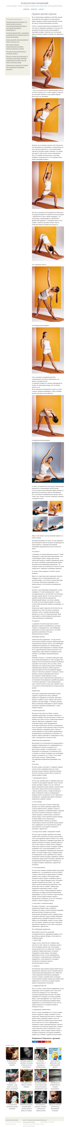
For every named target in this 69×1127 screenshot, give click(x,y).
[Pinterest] (41, 1042)
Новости (34, 9)
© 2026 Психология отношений (11, 1120)
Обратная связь (43, 1120)
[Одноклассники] (48, 1042)
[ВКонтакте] (35, 1042)
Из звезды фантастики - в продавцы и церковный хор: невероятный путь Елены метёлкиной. (17, 35)
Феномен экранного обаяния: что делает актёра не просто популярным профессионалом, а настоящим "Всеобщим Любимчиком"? (16, 26)
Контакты (25, 1120)
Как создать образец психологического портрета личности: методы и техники (15, 46)
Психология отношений (34, 3)
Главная (26, 9)
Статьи (41, 9)
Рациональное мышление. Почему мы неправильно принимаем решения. (17, 67)
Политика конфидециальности (29, 1122)
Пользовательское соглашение (33, 1120)
